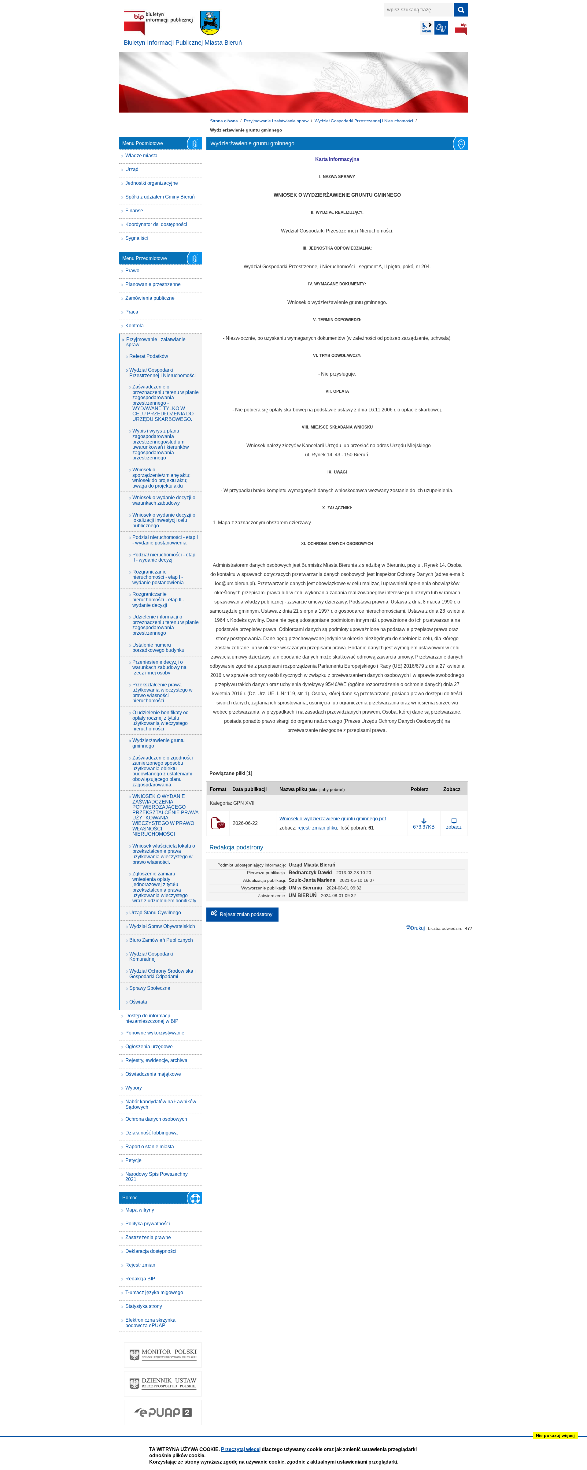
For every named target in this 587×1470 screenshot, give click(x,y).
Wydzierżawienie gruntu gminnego (158, 743)
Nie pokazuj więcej (555, 1435)
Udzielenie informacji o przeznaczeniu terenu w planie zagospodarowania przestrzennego (165, 625)
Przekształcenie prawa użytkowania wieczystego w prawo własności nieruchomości (162, 692)
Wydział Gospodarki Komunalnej (151, 956)
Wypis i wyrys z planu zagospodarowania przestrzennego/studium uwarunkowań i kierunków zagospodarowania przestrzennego (160, 444)
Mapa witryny (139, 1209)
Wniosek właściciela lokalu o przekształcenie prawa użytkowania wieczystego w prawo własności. (163, 854)
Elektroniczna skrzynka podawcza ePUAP (150, 1322)
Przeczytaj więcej (240, 1449)
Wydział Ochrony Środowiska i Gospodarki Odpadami (162, 973)
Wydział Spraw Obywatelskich (162, 926)
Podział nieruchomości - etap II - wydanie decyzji (163, 557)
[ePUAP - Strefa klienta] (163, 1412)
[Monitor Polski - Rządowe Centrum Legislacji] (163, 1355)
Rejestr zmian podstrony (246, 914)
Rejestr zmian (140, 1265)
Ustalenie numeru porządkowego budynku (158, 647)
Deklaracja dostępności (150, 1251)
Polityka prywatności (147, 1223)
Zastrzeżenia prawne (148, 1237)
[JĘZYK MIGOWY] (441, 28)
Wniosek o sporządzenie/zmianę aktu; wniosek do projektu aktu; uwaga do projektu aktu (161, 477)
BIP (461, 28)
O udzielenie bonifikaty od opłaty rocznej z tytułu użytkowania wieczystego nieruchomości (160, 720)
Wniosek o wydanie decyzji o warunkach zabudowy (163, 500)
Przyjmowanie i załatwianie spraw (276, 120)
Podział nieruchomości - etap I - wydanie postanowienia (165, 540)
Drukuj (418, 928)
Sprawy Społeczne (149, 988)
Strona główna (224, 120)
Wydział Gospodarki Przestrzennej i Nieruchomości (364, 120)
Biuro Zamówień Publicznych (161, 940)
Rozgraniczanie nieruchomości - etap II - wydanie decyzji (158, 599)
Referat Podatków (148, 356)
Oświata (138, 1001)
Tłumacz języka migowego (154, 1292)
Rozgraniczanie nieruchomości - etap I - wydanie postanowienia (158, 577)
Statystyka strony (143, 1306)
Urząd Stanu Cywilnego (155, 912)
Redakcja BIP (140, 1278)
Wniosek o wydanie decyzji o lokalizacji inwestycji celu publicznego (163, 520)
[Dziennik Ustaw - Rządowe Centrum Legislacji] (163, 1384)
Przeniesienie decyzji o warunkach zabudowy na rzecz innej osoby (159, 667)
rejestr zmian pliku (317, 827)
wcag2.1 (426, 28)
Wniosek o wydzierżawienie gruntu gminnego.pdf (332, 818)
